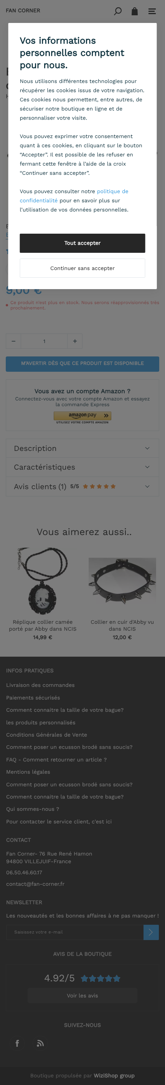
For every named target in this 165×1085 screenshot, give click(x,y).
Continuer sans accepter (82, 268)
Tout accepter (82, 243)
